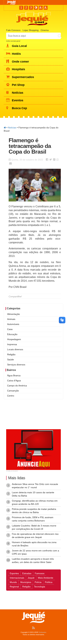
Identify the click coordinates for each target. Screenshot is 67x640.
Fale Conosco (13, 30)
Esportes (14, 573)
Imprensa (12, 344)
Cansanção (13, 390)
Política (48, 582)
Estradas (26, 573)
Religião (11, 354)
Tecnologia (39, 586)
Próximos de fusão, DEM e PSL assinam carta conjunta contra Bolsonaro (32, 519)
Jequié (31, 577)
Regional (14, 586)
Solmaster (42, 632)
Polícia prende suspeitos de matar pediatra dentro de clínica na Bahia (34, 511)
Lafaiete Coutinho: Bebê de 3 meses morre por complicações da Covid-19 (34, 527)
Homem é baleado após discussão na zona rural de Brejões (34, 544)
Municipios (25, 582)
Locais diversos (15, 349)
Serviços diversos (16, 364)
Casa (10, 329)
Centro (10, 395)
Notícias (12, 127)
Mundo (13, 582)
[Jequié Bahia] (5, 127)
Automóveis (13, 324)
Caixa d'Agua (14, 380)
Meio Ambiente (45, 577)
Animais (11, 319)
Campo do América (17, 385)
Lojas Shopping (31, 30)
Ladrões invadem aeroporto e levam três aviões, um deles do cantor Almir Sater (33, 560)
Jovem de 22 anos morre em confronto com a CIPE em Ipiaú (35, 552)
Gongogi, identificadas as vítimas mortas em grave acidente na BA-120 (35, 502)
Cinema (45, 30)
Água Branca (13, 375)
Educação (12, 334)
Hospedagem (14, 339)
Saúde (10, 359)
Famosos (39, 573)
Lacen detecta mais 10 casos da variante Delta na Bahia (33, 494)
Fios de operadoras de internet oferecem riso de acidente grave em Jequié (35, 536)
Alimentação (13, 314)
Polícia (38, 582)
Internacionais (17, 577)
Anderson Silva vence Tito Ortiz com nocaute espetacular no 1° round (35, 486)
